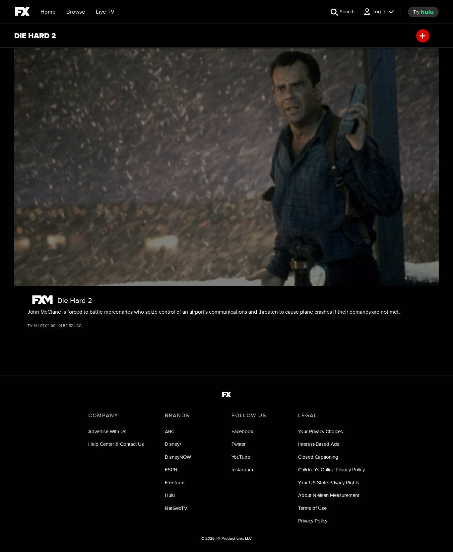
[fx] (22, 12)
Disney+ (173, 443)
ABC (169, 431)
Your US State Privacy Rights (328, 482)
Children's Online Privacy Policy (331, 469)
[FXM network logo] (42, 299)
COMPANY (103, 415)
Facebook (242, 431)
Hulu (170, 495)
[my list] (422, 35)
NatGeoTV (176, 508)
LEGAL (307, 415)
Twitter (238, 443)
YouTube (240, 456)
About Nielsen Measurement (328, 495)
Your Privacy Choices (320, 431)
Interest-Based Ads (318, 443)
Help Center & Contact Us (116, 443)
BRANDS (177, 415)
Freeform (174, 482)
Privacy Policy (312, 520)
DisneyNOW (178, 456)
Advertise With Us (107, 431)
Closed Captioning (318, 456)
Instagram (242, 469)
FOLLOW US (249, 415)
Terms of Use (312, 508)
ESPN (171, 469)
